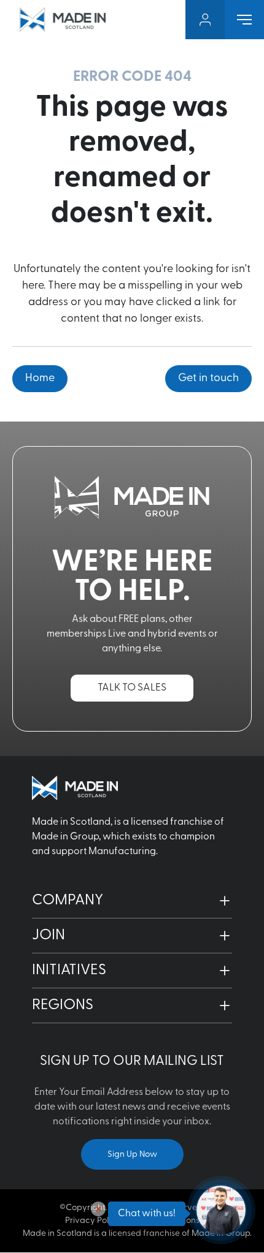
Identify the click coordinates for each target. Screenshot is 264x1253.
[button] (132, 901)
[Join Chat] (221, 1210)
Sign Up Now (132, 1154)
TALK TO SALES (132, 688)
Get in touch (208, 378)
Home (40, 378)
